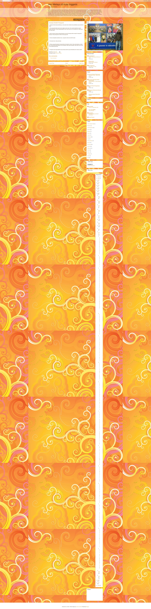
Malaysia (89, 136)
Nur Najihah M (91, 65)
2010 (98, 190)
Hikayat (88, 131)
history (88, 133)
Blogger (87, 606)
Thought (89, 153)
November (99, 202)
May (99, 225)
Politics (60, 53)
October (99, 206)
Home (66, 63)
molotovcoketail (79, 606)
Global (88, 129)
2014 (98, 180)
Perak (88, 142)
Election (57, 53)
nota (88, 138)
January (99, 577)
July (99, 219)
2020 (99, 176)
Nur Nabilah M (91, 55)
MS (49, 8)
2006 (99, 585)
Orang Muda (89, 140)
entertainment (90, 127)
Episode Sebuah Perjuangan (94, 74)
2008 (98, 580)
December (99, 197)
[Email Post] (59, 51)
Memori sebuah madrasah (93, 62)
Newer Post (51, 63)
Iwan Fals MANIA (92, 109)
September (99, 211)
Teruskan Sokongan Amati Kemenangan (94, 80)
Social (88, 150)
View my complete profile (52, 16)
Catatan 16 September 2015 (93, 107)
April (99, 229)
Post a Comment (53, 58)
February (99, 572)
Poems (88, 146)
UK (88, 157)
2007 (98, 582)
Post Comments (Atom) (69, 66)
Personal (89, 144)
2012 (98, 185)
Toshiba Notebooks (91, 165)
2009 (98, 193)
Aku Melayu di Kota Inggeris (62, 4)
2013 (98, 182)
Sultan (88, 151)
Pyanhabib (91, 106)
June (99, 223)
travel (88, 155)
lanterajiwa (91, 112)
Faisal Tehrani (91, 117)
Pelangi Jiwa (91, 61)
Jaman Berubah (91, 110)
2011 (98, 187)
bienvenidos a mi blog (92, 66)
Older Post (81, 63)
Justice (88, 135)
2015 (99, 178)
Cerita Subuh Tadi (90, 123)
